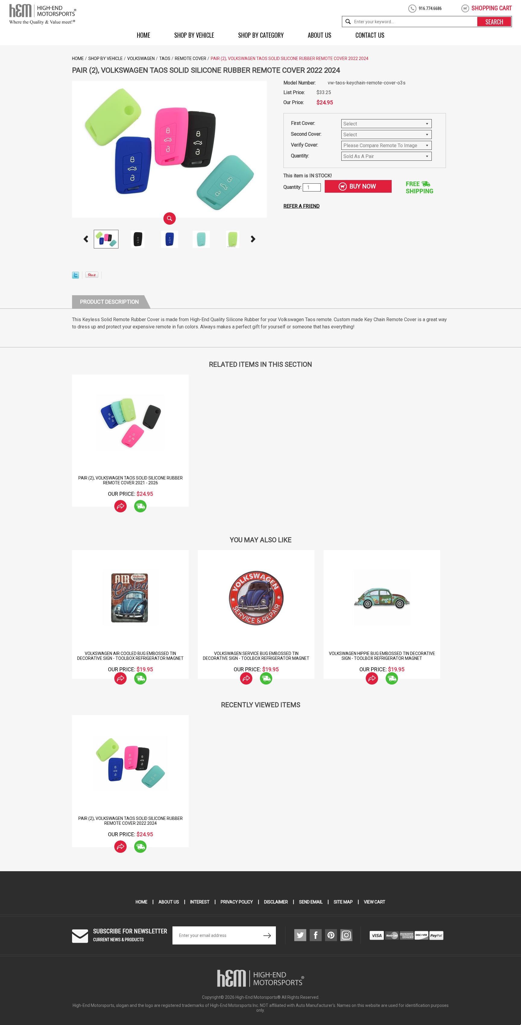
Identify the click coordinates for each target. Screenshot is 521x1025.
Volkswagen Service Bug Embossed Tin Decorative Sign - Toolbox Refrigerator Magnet (256, 656)
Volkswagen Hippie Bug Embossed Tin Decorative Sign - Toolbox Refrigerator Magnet (382, 656)
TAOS (164, 58)
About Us (319, 35)
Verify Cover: (304, 145)
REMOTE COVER (190, 58)
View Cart (374, 902)
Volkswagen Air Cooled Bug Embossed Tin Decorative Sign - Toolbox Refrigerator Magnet (130, 656)
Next (253, 239)
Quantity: (300, 156)
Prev (86, 239)
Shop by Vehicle (194, 35)
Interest (200, 902)
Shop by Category (261, 35)
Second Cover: (306, 134)
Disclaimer (276, 902)
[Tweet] (75, 277)
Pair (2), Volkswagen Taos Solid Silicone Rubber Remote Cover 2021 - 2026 (130, 480)
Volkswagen (141, 58)
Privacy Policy (237, 902)
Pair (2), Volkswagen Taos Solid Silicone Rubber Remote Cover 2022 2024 (130, 821)
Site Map (343, 902)
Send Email (311, 902)
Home (143, 35)
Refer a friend (301, 206)
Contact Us (369, 35)
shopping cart (492, 8)
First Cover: (303, 123)
